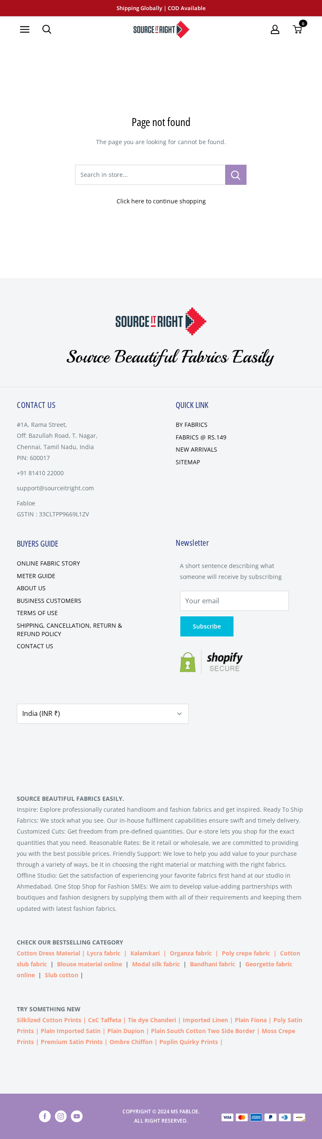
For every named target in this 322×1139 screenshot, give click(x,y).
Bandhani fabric (212, 964)
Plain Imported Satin (71, 1031)
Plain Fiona (251, 1020)
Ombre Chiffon (131, 1042)
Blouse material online (89, 964)
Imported (197, 1020)
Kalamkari (145, 953)
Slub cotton (61, 975)
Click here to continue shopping (161, 201)
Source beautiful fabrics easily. (70, 798)
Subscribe (207, 626)
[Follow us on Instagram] (61, 1116)
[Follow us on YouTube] (77, 1116)
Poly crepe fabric (246, 953)
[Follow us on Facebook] (45, 1116)
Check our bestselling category (71, 942)
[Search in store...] (236, 174)
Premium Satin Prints (72, 1042)
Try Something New (49, 1009)
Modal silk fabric (156, 964)
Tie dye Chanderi (152, 1020)
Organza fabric (191, 953)
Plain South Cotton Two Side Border (203, 1031)
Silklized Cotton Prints (49, 1020)
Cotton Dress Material (48, 953)
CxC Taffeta (104, 1020)
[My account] (275, 29)
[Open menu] (25, 29)
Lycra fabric (103, 953)
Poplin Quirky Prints (188, 1042)
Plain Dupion (125, 1031)
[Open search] (47, 29)
